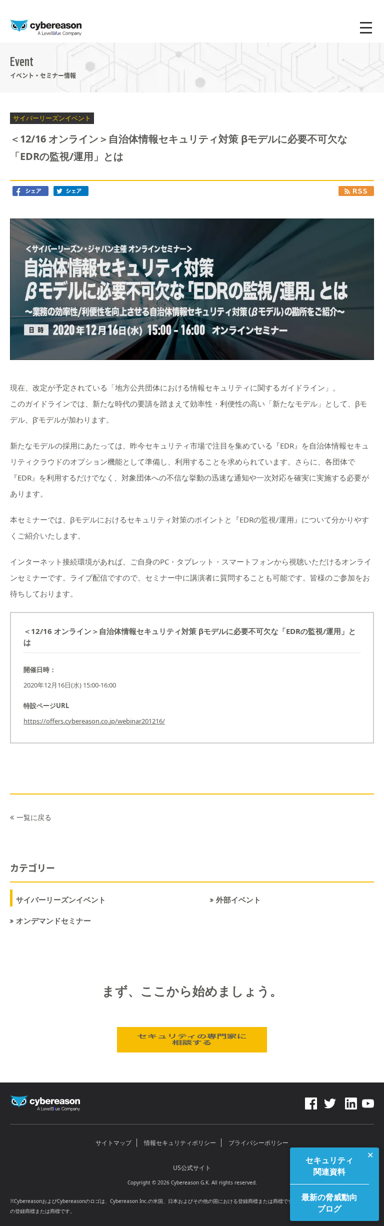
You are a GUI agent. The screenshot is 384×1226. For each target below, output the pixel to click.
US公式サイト (192, 1168)
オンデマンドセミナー (53, 920)
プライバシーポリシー (258, 1142)
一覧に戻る (34, 817)
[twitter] (330, 1101)
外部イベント (238, 900)
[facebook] (311, 1101)
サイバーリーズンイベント (61, 900)
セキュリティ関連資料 (330, 1165)
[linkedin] (350, 1101)
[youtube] (368, 1101)
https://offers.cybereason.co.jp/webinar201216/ (94, 721)
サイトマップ (114, 1142)
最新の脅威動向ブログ (330, 1203)
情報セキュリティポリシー (180, 1142)
